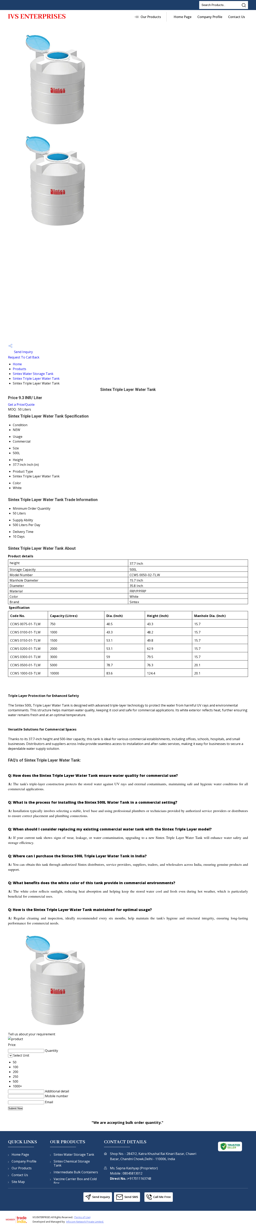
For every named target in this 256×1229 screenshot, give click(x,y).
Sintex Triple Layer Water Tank (36, 378)
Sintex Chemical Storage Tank (72, 1163)
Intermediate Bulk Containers (76, 1172)
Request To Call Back (23, 357)
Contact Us (236, 17)
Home (17, 364)
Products (19, 369)
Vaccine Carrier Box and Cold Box (75, 1181)
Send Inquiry (23, 352)
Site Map (18, 1182)
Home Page (182, 17)
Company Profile (209, 17)
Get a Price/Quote (21, 404)
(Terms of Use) (82, 1217)
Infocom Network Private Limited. (85, 1221)
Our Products (151, 17)
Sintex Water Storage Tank (33, 373)
